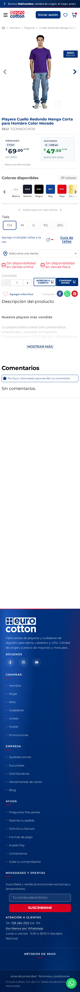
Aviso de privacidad (23, 976)
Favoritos (65, 14)
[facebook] (60, 294)
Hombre (14, 27)
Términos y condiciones (54, 976)
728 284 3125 (20, 923)
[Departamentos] (5, 14)
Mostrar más (40, 347)
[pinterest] (74, 294)
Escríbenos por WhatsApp (24, 928)
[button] (10, 225)
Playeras (29, 27)
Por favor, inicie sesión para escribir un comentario (39, 378)
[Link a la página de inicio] (3, 28)
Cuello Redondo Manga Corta (57, 27)
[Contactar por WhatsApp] (71, 983)
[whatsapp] (67, 294)
